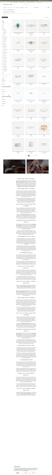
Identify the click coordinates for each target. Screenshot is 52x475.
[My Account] (45, 7)
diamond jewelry (25, 186)
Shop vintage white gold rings (21, 13)
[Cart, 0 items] (48, 7)
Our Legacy (26, 7)
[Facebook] (39, 0)
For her (11, 7)
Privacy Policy (26, 470)
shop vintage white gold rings (25, 214)
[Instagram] (40, 0)
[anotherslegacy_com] (8, 4)
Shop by (8, 7)
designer (33, 243)
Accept (26, 472)
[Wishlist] (46, 7)
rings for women (31, 186)
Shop (6, 9)
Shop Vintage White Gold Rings (10, 9)
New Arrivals (4, 7)
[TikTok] (41, 0)
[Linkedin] (42, 0)
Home (4, 9)
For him (14, 7)
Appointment (22, 7)
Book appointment (36, 7)
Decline (33, 472)
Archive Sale (17, 7)
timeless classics (27, 243)
